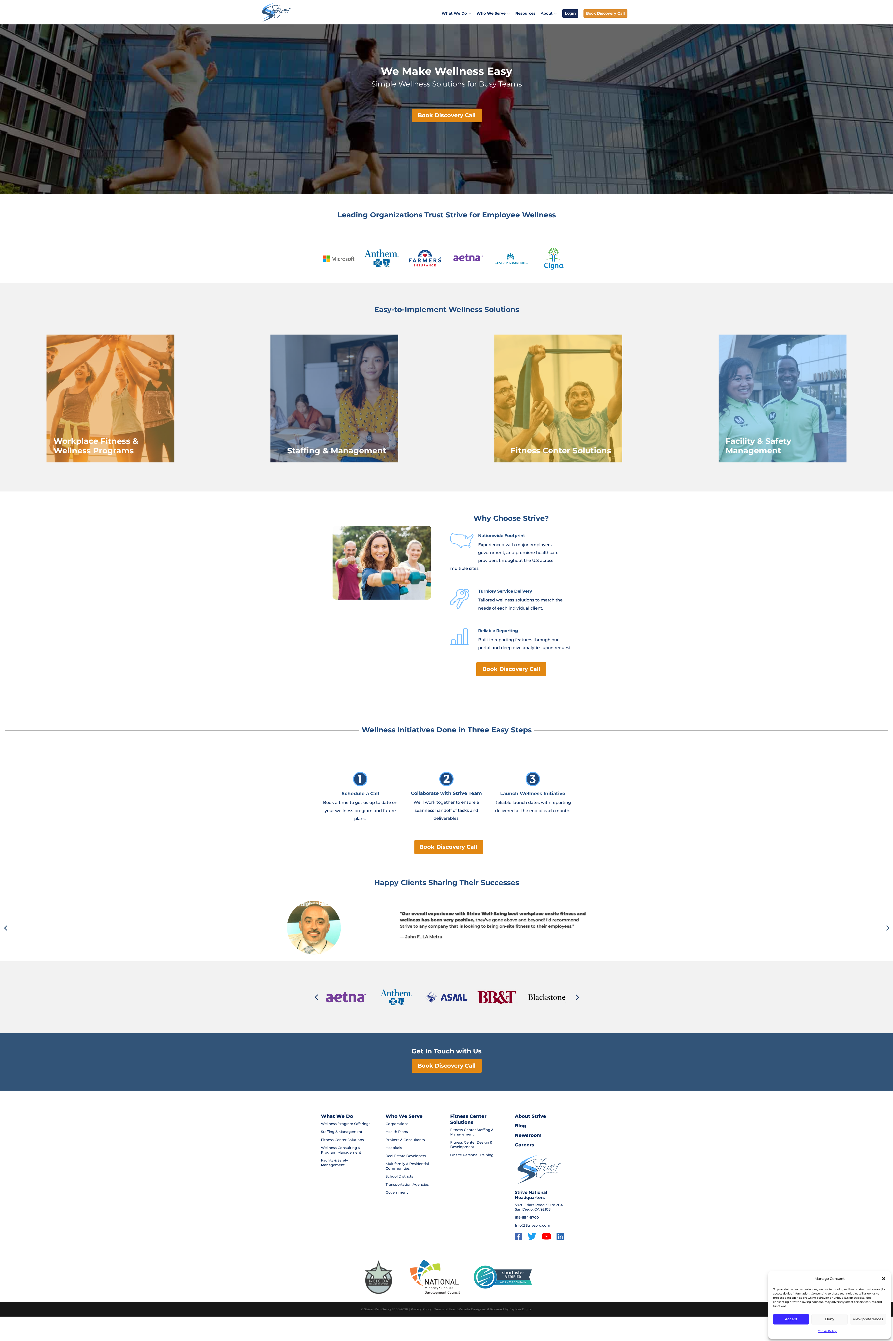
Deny (829, 1319)
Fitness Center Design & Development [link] (471, 1144)
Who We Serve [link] (491, 14)
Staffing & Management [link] (341, 1131)
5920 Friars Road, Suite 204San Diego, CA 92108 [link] (539, 1207)
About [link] (547, 14)
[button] (883, 1278)
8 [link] (460, 949)
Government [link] (397, 1192)
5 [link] (448, 949)
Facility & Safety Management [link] (334, 1162)
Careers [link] (524, 1145)
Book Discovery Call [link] (605, 13)
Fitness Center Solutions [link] (342, 1140)
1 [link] (432, 949)
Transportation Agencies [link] (407, 1184)
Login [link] (570, 13)
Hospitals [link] (394, 1147)
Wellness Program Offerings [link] (345, 1124)
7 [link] (456, 949)
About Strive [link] (530, 1116)
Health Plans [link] (397, 1131)
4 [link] (444, 949)
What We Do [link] (454, 14)
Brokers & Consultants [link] (405, 1140)
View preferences (868, 1319)
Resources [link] (525, 14)
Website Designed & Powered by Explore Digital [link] (495, 1309)
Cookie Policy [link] (827, 1331)
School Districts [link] (399, 1176)
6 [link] (452, 949)
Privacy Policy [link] (421, 1309)
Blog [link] (520, 1126)
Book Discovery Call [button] (447, 115)
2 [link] (436, 949)
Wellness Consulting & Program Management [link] (341, 1150)
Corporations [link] (397, 1124)
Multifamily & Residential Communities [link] (407, 1166)
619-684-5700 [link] (527, 1217)
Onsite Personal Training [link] (471, 1155)
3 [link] (440, 949)
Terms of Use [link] (444, 1309)
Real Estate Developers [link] (406, 1156)
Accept (791, 1319)
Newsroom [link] (528, 1135)
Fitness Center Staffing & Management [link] (471, 1132)
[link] (276, 11)
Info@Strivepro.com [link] (532, 1225)
